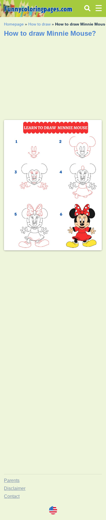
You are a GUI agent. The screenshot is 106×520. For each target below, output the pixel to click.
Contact (12, 496)
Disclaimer (14, 488)
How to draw (39, 24)
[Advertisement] (53, 308)
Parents (12, 480)
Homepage (14, 24)
